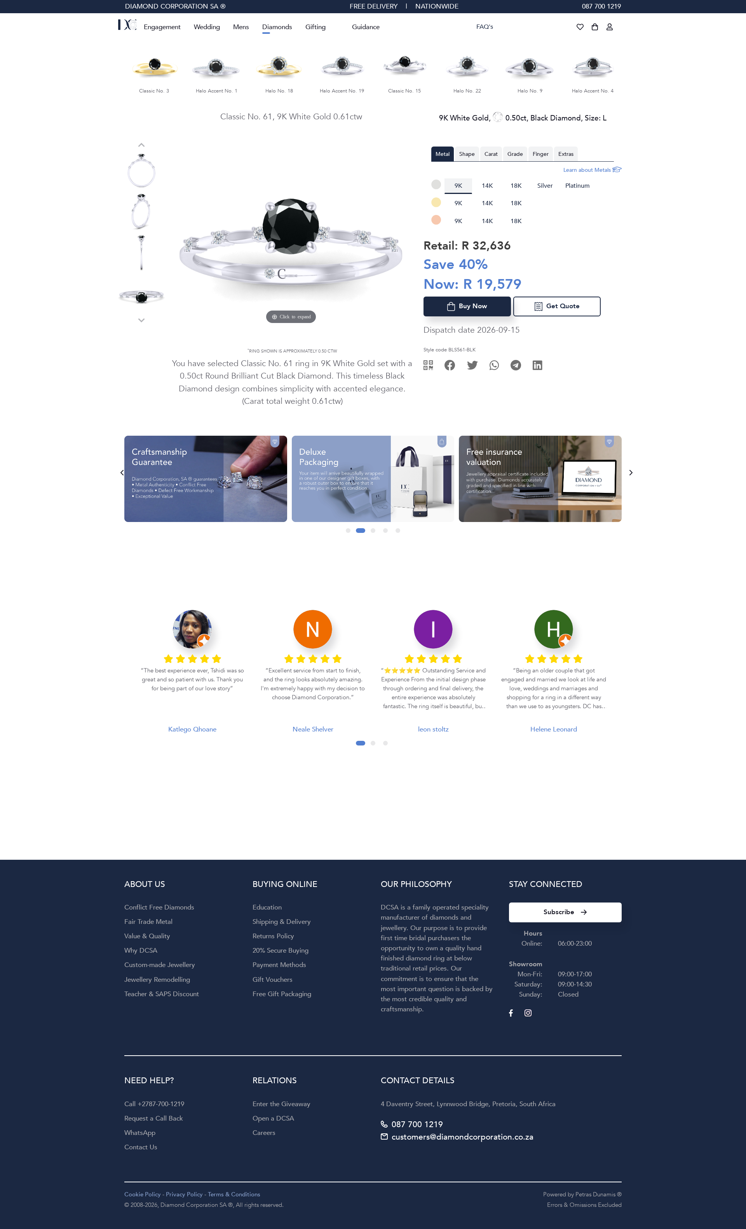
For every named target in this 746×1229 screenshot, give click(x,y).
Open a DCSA (273, 1118)
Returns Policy (273, 936)
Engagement (162, 27)
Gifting (315, 27)
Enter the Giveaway (281, 1104)
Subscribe (559, 912)
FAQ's (484, 27)
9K (458, 186)
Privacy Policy (184, 1194)
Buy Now (471, 306)
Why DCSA (140, 950)
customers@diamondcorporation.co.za (462, 1137)
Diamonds (277, 27)
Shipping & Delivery (282, 921)
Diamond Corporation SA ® (175, 6)
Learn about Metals (587, 170)
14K (487, 186)
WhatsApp (139, 1132)
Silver (545, 186)
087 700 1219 (601, 6)
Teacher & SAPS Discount (161, 994)
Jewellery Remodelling (157, 979)
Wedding (207, 27)
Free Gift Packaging (282, 994)
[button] (348, 530)
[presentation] (119, 472)
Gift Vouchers (273, 979)
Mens (241, 27)
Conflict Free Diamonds (159, 907)
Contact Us (140, 1147)
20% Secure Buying (281, 950)
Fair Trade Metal (148, 921)
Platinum (577, 186)
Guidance (366, 27)
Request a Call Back (153, 1118)
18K (516, 186)
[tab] (442, 154)
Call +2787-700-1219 (154, 1104)
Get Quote (561, 306)
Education (267, 907)
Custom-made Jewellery (159, 964)
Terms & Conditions (234, 1194)
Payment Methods (279, 964)
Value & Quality (147, 936)
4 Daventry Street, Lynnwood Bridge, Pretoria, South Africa (468, 1104)
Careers (264, 1132)
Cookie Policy (142, 1194)
